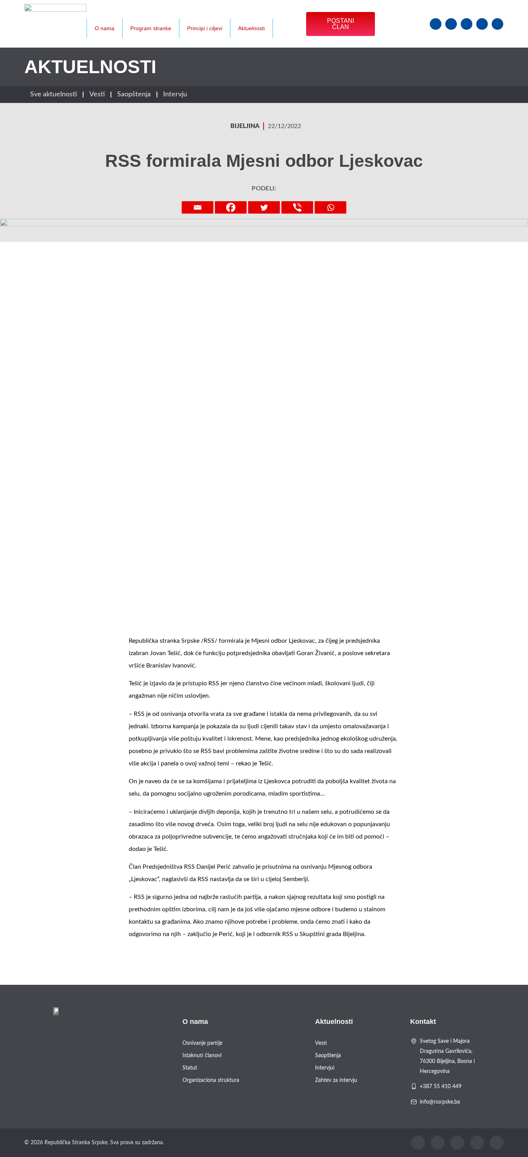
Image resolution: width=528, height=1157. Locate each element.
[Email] (197, 207)
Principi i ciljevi (204, 28)
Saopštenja (134, 94)
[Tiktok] (497, 24)
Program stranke (150, 28)
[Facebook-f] (435, 24)
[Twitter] (466, 24)
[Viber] (297, 207)
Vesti (97, 94)
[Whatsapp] (330, 207)
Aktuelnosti (251, 28)
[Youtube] (482, 24)
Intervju (175, 94)
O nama (104, 28)
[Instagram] (451, 24)
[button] (297, 14)
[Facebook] (231, 207)
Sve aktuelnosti (53, 94)
